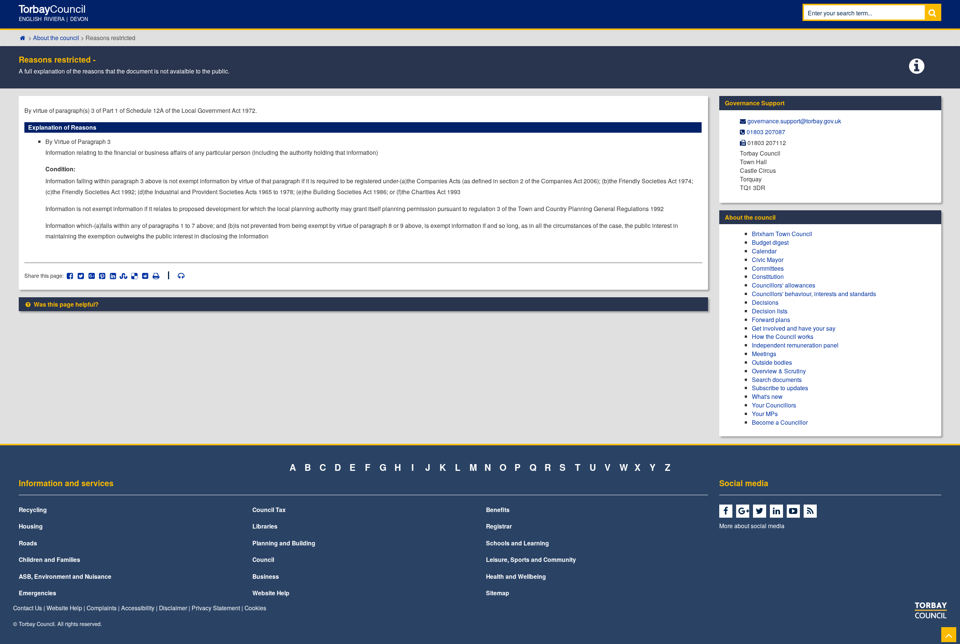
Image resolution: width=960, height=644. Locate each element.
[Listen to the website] (177, 275)
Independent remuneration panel (795, 345)
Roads (28, 543)
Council (263, 559)
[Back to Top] (948, 634)
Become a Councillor (780, 422)
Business (265, 576)
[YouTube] (794, 511)
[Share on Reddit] (145, 275)
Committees (768, 268)
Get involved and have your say (794, 328)
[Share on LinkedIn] (113, 275)
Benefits (498, 509)
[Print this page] (160, 275)
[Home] (23, 37)
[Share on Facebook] (70, 275)
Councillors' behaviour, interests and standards (814, 293)
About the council (56, 37)
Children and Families (49, 559)
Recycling (33, 509)
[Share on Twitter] (81, 275)
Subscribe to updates (780, 387)
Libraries (265, 526)
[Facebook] (727, 511)
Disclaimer (173, 608)
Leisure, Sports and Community (531, 559)
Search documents (777, 379)
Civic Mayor (767, 259)
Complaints (102, 608)
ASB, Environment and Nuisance (65, 576)
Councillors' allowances (783, 285)
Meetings (764, 353)
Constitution (768, 276)
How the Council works (782, 336)
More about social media (751, 525)
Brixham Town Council (782, 233)
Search (932, 12)
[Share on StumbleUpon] (123, 275)
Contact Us (27, 608)
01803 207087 (766, 131)
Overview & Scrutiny (779, 371)
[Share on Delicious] (134, 275)
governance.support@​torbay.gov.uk (794, 121)
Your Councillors (774, 405)
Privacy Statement (216, 608)
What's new (767, 396)
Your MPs (765, 413)
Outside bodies (772, 362)
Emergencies (37, 593)
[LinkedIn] (777, 511)
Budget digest (770, 242)
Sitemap (497, 593)
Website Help (271, 593)
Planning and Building (283, 543)
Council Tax (269, 509)
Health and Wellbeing (516, 576)
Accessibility (137, 608)
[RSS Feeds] (811, 511)
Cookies (255, 608)
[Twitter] (760, 511)
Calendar (764, 251)
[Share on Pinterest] (102, 275)
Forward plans (771, 319)
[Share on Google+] (91, 275)
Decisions (765, 302)
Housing (31, 526)
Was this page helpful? (65, 304)
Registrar (499, 526)
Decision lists (770, 311)
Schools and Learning (517, 543)
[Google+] (744, 511)
